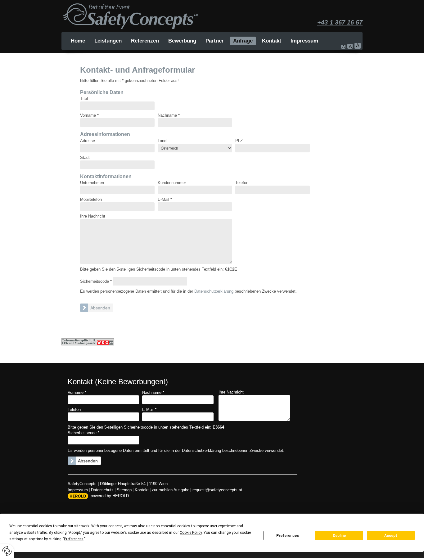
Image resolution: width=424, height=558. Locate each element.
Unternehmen (92, 183)
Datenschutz (102, 490)
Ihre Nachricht (92, 216)
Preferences (287, 535)
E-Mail (165, 199)
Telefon (241, 183)
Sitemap (124, 490)
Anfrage (243, 41)
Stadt (85, 157)
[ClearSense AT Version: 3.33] (78, 496)
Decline (339, 535)
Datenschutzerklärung (213, 291)
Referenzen (145, 41)
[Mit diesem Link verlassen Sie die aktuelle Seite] (87, 341)
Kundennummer (172, 183)
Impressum (304, 41)
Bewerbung (182, 41)
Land (162, 141)
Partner (214, 41)
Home (78, 41)
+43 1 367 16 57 (340, 22)
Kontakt (271, 41)
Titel (84, 99)
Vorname (89, 115)
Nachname (169, 115)
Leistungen (108, 41)
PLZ (239, 141)
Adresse (87, 141)
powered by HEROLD (110, 495)
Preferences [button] (73, 539)
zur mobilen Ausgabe (170, 490)
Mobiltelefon (91, 199)
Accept (390, 535)
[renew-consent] (7, 551)
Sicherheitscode (96, 281)
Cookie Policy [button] (191, 532)
